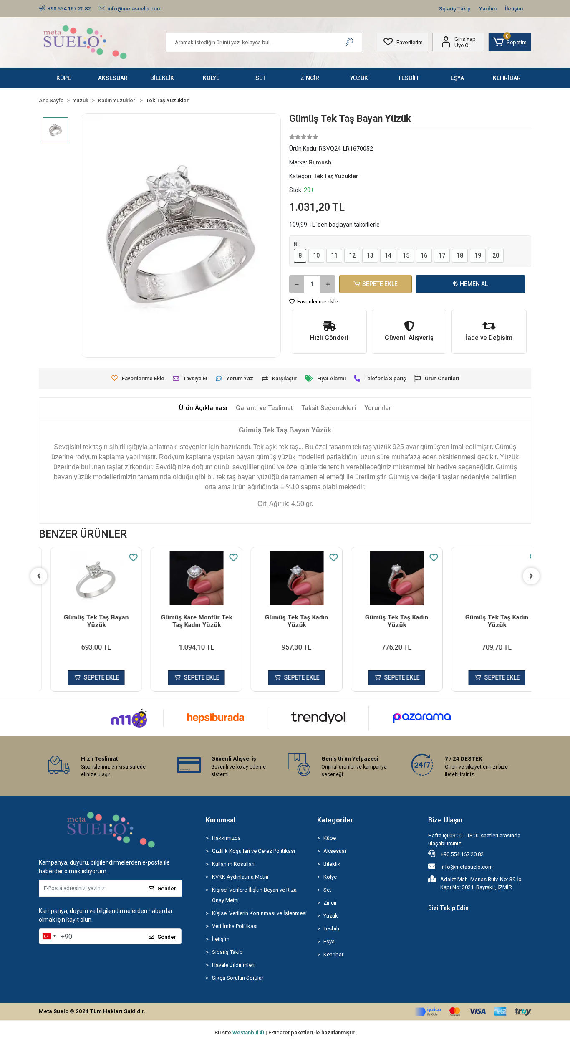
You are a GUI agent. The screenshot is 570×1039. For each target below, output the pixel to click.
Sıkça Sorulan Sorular (237, 978)
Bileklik (331, 864)
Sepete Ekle (380, 284)
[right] (531, 576)
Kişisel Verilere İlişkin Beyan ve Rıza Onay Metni (254, 895)
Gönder (166, 888)
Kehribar (333, 954)
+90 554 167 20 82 (461, 854)
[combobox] (48, 936)
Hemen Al (474, 284)
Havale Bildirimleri (233, 965)
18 (460, 255)
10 (316, 255)
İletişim (514, 8)
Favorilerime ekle (317, 301)
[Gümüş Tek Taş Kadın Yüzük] (285, 578)
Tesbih (331, 928)
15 (406, 255)
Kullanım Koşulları (233, 864)
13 (370, 255)
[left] (38, 576)
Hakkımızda (226, 838)
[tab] (203, 408)
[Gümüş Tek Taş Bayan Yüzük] (84, 578)
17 (442, 255)
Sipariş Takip (455, 8)
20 (495, 255)
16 (424, 255)
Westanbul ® (248, 1032)
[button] (509, 42)
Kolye (330, 877)
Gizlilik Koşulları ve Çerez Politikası (253, 851)
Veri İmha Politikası (234, 926)
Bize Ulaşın (445, 820)
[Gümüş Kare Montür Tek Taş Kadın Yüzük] (185, 578)
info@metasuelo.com (467, 867)
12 (352, 255)
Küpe (329, 838)
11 (334, 255)
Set (327, 890)
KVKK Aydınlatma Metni (240, 877)
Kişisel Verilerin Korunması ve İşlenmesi (259, 913)
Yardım (488, 8)
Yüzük (330, 916)
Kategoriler (335, 820)
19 (477, 255)
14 (388, 255)
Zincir (330, 903)
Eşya (329, 941)
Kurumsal (220, 820)
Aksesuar (334, 851)
